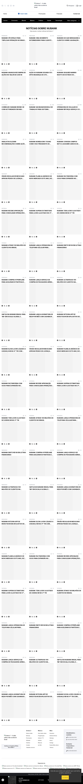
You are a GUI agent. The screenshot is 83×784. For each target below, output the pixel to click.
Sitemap (52, 738)
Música (32, 20)
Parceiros (52, 733)
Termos (51, 747)
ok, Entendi (65, 777)
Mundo (24, 20)
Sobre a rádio (29, 733)
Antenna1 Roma (53, 735)
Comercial (76, 14)
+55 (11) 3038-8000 (72, 750)
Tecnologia (58, 20)
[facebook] (2, 64)
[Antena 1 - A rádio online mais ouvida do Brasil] (41, 5)
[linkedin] (8, 64)
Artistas (40, 740)
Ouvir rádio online (42, 733)
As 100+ (40, 745)
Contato (28, 745)
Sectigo (51, 742)
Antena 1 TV (41, 738)
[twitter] (4, 64)
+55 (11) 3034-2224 (72, 737)
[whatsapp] (6, 64)
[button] (2, 6)
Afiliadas (28, 740)
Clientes (28, 742)
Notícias (28, 735)
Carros (5, 20)
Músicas (40, 742)
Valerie (21, 778)
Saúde (49, 20)
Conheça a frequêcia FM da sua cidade (11, 746)
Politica (41, 20)
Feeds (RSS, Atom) (54, 745)
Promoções (42, 14)
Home (5, 14)
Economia (15, 20)
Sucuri (51, 740)
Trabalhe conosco (30, 747)
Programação (41, 735)
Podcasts (59, 14)
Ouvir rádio (23, 14)
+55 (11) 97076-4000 (72, 739)
